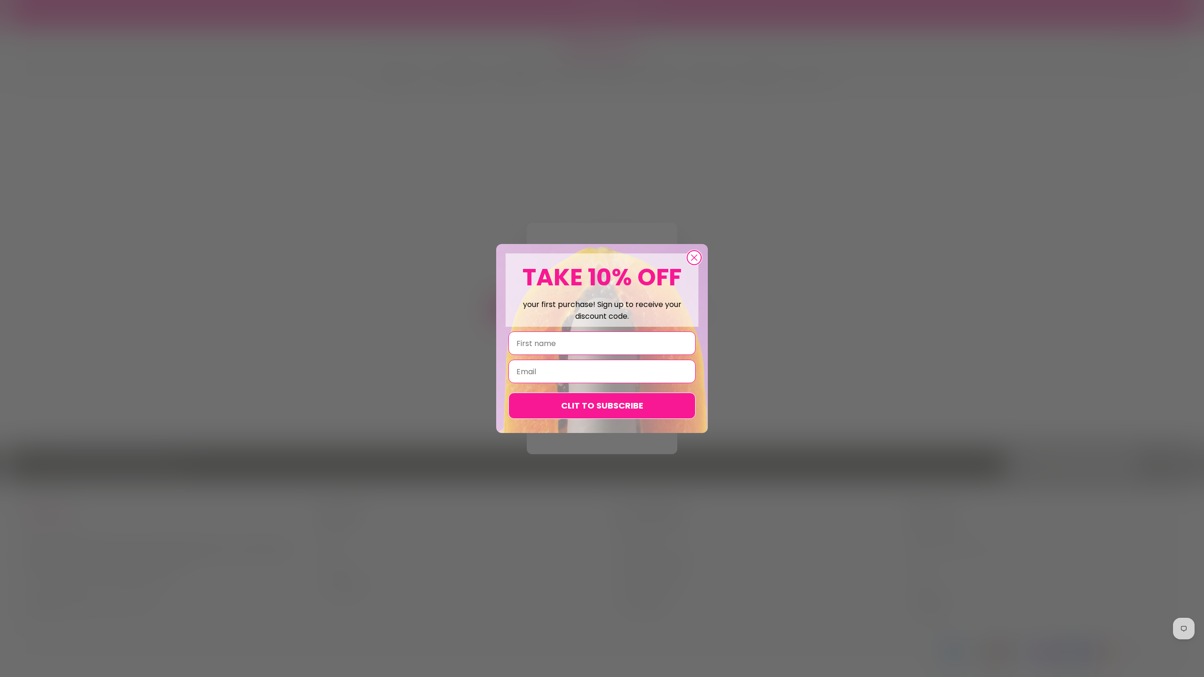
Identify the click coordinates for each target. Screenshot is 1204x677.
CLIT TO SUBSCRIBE (602, 405)
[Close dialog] (694, 258)
